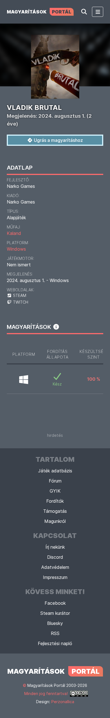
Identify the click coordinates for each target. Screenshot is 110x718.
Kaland (14, 233)
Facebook (55, 603)
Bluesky (55, 623)
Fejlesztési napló (55, 643)
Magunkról (55, 521)
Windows (16, 249)
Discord (55, 557)
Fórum (55, 481)
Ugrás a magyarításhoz (58, 140)
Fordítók (55, 501)
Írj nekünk (55, 547)
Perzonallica (62, 701)
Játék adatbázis (55, 471)
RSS (55, 633)
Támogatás (55, 511)
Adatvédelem (55, 567)
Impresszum (55, 577)
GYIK (55, 491)
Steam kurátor (55, 613)
